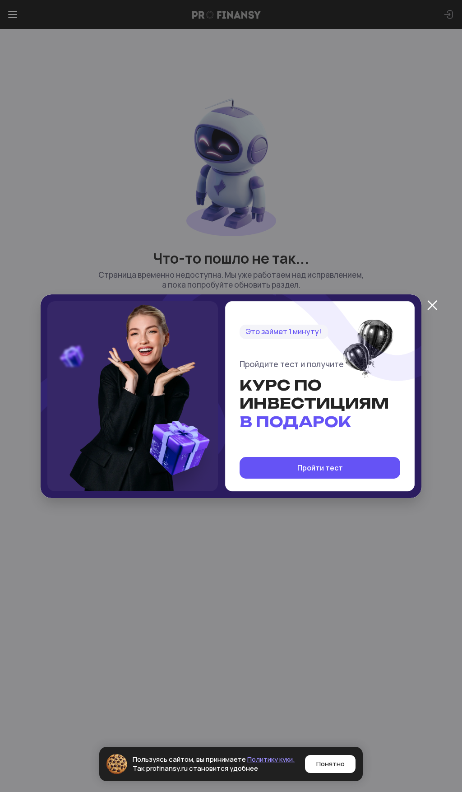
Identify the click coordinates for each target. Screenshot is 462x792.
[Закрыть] (432, 305)
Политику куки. (271, 759)
